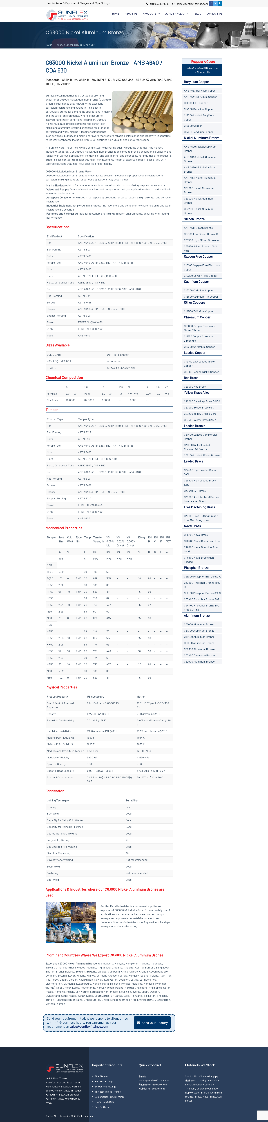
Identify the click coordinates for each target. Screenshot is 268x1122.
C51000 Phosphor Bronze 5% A (202, 576)
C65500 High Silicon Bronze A (201, 240)
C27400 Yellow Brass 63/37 (200, 420)
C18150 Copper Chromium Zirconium (199, 338)
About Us (131, 13)
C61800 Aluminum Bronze (199, 643)
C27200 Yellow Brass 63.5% (200, 413)
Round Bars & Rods (104, 1101)
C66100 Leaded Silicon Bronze (202, 455)
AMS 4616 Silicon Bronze (198, 227)
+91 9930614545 (159, 3)
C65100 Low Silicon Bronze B (201, 234)
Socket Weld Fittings (105, 1086)
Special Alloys (102, 1107)
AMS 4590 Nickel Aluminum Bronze (200, 148)
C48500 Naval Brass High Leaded (199, 559)
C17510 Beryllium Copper (198, 132)
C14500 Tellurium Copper (199, 311)
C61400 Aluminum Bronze (199, 636)
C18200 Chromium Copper (199, 346)
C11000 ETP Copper (196, 103)
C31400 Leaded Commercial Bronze (200, 436)
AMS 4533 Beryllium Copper (200, 90)
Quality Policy (175, 13)
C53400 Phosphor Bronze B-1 (201, 599)
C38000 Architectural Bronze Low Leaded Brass (201, 499)
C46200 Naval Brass (196, 534)
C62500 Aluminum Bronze (199, 661)
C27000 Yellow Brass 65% (199, 407)
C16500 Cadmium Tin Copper (201, 296)
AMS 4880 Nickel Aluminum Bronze (200, 169)
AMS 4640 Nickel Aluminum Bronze (200, 159)
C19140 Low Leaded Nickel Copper (199, 363)
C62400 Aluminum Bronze (199, 655)
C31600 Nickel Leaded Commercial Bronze (197, 447)
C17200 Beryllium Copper (199, 109)
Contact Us (214, 13)
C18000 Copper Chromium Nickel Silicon (199, 328)
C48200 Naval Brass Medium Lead (201, 549)
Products (149, 13)
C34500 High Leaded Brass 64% (200, 472)
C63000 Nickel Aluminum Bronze (199, 190)
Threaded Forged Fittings (108, 1091)
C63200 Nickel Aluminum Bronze (198, 211)
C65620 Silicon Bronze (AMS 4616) (200, 248)
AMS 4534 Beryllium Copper (200, 96)
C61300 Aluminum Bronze (199, 630)
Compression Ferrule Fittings (110, 1096)
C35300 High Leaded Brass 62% (200, 482)
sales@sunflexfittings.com (192, 3)
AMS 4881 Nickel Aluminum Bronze (200, 180)
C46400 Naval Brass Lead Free (202, 541)
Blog (197, 13)
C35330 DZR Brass (195, 490)
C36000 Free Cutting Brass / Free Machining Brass (201, 518)
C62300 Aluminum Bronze (199, 649)
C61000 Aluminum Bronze (199, 624)
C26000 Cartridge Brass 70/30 (202, 401)
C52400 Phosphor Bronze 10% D (202, 584)
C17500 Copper (193, 125)
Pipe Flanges (101, 1076)
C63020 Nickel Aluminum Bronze (198, 200)
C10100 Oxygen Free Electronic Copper (202, 267)
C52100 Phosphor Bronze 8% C (202, 593)
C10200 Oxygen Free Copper (200, 275)
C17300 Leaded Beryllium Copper (199, 117)
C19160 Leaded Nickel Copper (201, 371)
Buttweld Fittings (104, 1081)
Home (115, 13)
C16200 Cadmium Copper (199, 290)
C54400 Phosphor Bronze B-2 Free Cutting (201, 607)
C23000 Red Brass (195, 386)
